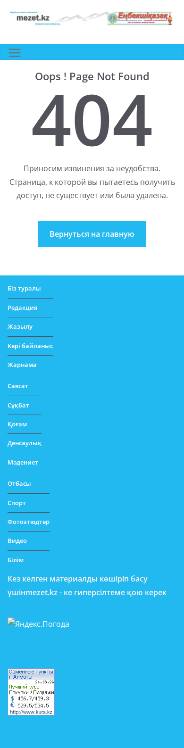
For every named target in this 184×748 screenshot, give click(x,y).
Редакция (22, 307)
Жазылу (20, 326)
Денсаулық (25, 443)
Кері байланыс (30, 345)
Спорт (17, 503)
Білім (16, 560)
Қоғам (17, 424)
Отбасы (19, 483)
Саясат (18, 386)
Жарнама (22, 364)
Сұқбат (18, 405)
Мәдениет (23, 462)
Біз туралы (24, 288)
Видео (17, 540)
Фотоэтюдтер (29, 521)
